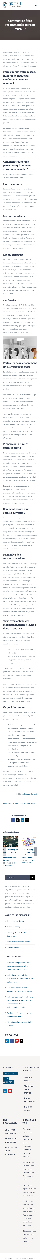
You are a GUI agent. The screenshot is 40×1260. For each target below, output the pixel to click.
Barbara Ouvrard (30, 794)
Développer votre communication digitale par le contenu (29, 1236)
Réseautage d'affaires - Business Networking (19, 803)
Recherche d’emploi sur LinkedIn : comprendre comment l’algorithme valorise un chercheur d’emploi (19, 966)
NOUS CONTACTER (7, 1080)
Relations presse (13, 947)
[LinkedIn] (7, 1041)
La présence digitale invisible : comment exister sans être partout (29, 1190)
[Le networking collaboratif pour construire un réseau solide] (29, 837)
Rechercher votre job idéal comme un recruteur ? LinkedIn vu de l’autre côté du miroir (20, 978)
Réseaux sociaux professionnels (18, 942)
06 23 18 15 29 (10, 1073)
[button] (4, 851)
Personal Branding (13, 927)
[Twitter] (21, 1041)
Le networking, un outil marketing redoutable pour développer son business (10, 854)
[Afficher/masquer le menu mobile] (36, 5)
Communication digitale (15, 921)
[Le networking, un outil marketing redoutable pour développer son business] (10, 837)
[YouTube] (17, 1041)
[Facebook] (12, 1041)
